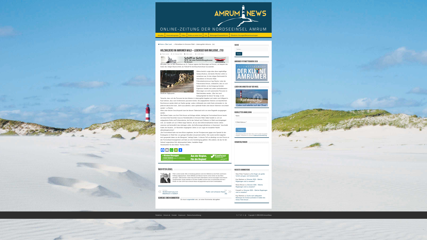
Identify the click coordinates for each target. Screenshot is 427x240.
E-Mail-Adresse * (241, 122)
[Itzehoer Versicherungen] (195, 157)
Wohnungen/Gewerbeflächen (219, 35)
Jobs (205, 35)
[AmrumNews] (213, 18)
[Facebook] (239, 215)
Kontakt (174, 215)
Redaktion (158, 215)
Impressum (181, 215)
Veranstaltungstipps (172, 35)
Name (237, 116)
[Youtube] (245, 215)
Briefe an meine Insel (195, 35)
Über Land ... (169, 44)
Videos (183, 35)
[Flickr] (243, 215)
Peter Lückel (165, 54)
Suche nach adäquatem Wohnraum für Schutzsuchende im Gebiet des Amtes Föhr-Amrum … (250, 198)
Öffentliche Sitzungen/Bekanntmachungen (244, 35)
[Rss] (237, 215)
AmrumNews (267, 215)
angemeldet (191, 199)
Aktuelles (161, 35)
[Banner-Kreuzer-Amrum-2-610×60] (195, 59)
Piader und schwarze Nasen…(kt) (216, 192)
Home (161, 44)
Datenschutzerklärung (260, 135)
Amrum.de (166, 215)
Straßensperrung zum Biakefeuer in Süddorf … (171, 192)
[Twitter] (241, 215)
